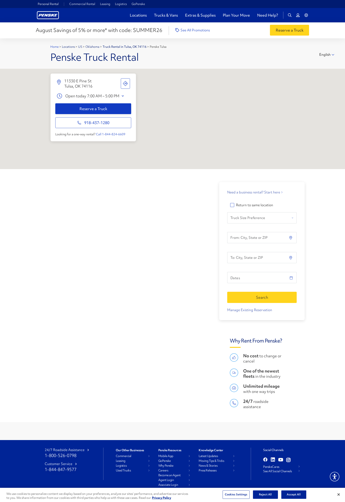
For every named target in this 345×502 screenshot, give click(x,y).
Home (54, 47)
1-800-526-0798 (60, 455)
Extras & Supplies (200, 15)
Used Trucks (123, 470)
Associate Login (168, 484)
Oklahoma (92, 47)
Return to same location (254, 205)
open (124, 96)
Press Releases (207, 470)
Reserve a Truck (93, 108)
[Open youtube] (280, 460)
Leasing (105, 4)
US (80, 47)
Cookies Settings (236, 494)
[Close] (338, 494)
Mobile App (165, 456)
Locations (138, 15)
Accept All (293, 494)
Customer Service (58, 464)
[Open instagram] (288, 460)
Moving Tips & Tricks (211, 460)
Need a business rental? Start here (253, 192)
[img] (291, 257)
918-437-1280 (96, 122)
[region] (172, 495)
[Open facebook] (265, 460)
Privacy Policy (161, 498)
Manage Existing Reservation (249, 310)
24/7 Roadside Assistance (64, 450)
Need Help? (267, 15)
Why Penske (165, 465)
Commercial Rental (82, 4)
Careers (163, 470)
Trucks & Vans (166, 15)
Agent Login (166, 480)
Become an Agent (169, 475)
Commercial (123, 456)
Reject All (265, 494)
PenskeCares (271, 466)
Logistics (121, 4)
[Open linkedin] (273, 460)
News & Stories (208, 465)
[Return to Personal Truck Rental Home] (48, 14)
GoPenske (138, 4)
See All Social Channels (277, 471)
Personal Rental (48, 4)
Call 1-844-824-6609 (110, 134)
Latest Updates (208, 456)
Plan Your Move (236, 15)
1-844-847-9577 (60, 469)
